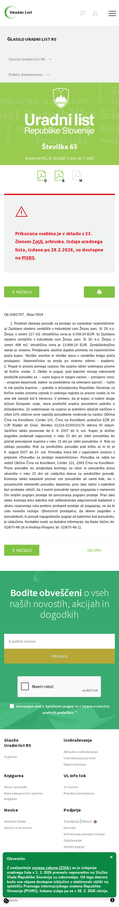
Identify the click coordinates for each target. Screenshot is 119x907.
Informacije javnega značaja (84, 834)
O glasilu (10, 757)
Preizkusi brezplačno (79, 793)
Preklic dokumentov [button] (26, 74)
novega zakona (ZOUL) (51, 868)
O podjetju (72, 821)
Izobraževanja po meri (80, 758)
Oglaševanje (73, 840)
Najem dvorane (75, 764)
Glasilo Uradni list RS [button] (27, 59)
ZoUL (38, 241)
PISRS (28, 257)
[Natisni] (99, 292)
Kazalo (23, 292)
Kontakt (70, 828)
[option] (59, 146)
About (87, 821)
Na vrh (94, 550)
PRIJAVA (60, 656)
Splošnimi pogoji (59, 706)
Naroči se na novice (18, 828)
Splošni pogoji (74, 847)
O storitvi (71, 787)
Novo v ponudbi (15, 787)
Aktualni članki (15, 821)
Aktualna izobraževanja (81, 752)
